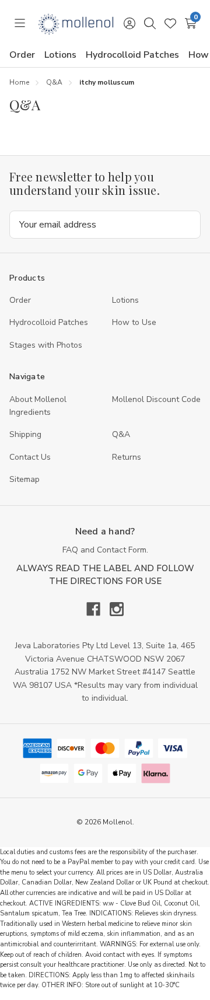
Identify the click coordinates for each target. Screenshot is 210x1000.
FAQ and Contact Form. (105, 549)
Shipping (25, 434)
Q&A (121, 434)
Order (22, 54)
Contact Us (30, 457)
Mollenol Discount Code (156, 399)
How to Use (134, 322)
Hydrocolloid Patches (132, 54)
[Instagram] (117, 609)
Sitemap (24, 479)
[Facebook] (98, 609)
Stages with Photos (45, 345)
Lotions (60, 54)
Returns (126, 457)
